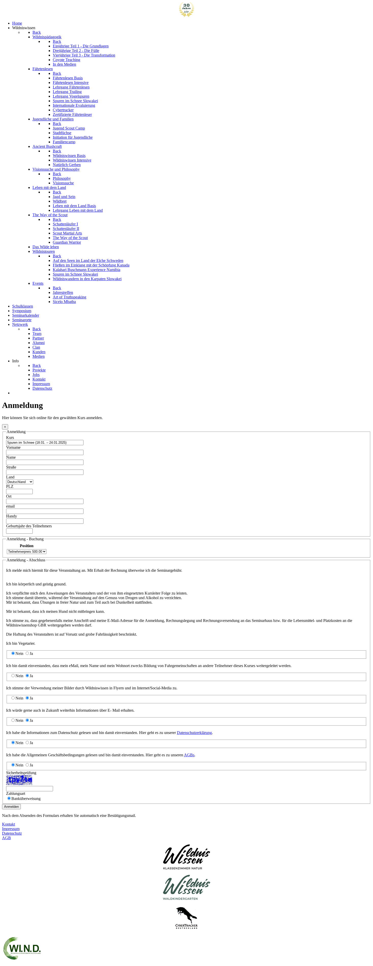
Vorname (13, 447)
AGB (6, 838)
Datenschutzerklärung (194, 732)
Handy (11, 516)
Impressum (11, 829)
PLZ (9, 486)
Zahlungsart (15, 793)
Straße (11, 467)
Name (11, 457)
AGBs (189, 755)
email (10, 506)
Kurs (10, 437)
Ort (8, 496)
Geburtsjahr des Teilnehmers (29, 526)
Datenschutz (12, 833)
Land (10, 477)
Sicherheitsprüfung (21, 773)
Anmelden (11, 807)
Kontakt (8, 824)
